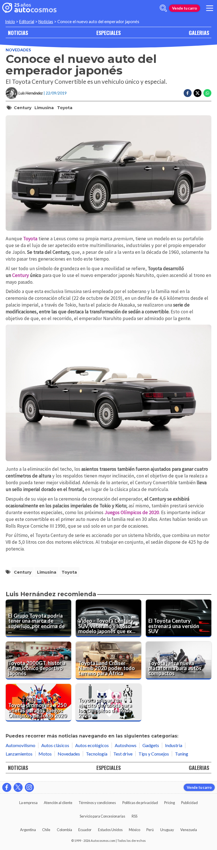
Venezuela (188, 829)
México (134, 829)
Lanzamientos (19, 753)
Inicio (10, 21)
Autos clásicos (55, 745)
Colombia (64, 829)
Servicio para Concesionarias (102, 816)
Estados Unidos (110, 829)
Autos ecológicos (92, 745)
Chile (46, 829)
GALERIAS (199, 32)
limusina (44, 107)
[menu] (210, 8)
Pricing (169, 802)
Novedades (18, 49)
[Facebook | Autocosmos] (6, 787)
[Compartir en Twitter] (197, 93)
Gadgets (150, 745)
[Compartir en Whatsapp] (207, 93)
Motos (45, 753)
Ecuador (85, 829)
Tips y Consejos (153, 753)
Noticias (45, 21)
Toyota (64, 107)
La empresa (28, 802)
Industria (173, 745)
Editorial (26, 21)
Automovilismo (20, 745)
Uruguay (167, 829)
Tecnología (96, 753)
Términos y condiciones (97, 802)
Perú (150, 829)
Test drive (123, 753)
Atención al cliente (58, 802)
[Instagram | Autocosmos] (29, 787)
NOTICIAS (18, 32)
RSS (134, 816)
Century (22, 107)
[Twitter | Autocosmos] (18, 787)
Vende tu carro (184, 8)
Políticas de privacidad (140, 802)
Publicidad (189, 802)
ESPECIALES (108, 32)
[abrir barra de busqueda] (163, 8)
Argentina (28, 829)
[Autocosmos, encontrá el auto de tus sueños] (29, 8)
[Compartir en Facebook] (188, 93)
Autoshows (125, 745)
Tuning (181, 753)
